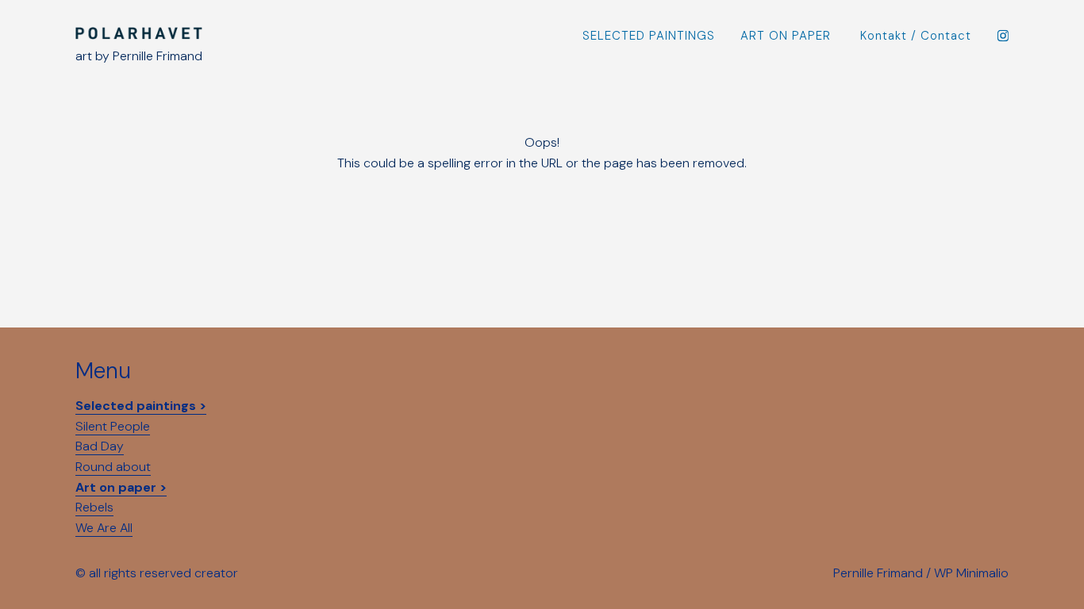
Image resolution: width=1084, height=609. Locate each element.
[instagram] (1003, 35)
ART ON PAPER (785, 36)
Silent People (112, 426)
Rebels (94, 507)
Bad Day (99, 446)
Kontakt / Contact (915, 36)
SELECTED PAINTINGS (648, 36)
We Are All (104, 527)
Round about (113, 466)
